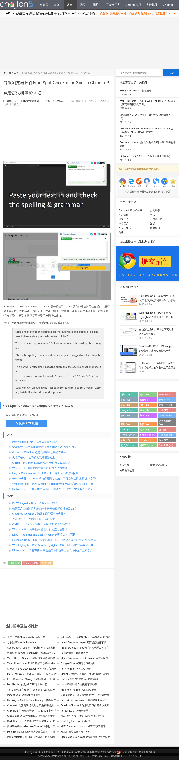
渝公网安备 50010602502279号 (137, 752)
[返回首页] (4, 72)
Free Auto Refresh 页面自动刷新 (78, 689)
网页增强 (155, 227)
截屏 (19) (163, 440)
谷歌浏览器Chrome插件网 (52, 756)
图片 (96, 4)
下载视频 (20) (166, 434)
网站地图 (116, 756)
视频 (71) (125, 394)
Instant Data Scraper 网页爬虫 (24, 695)
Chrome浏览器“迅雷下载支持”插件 (79, 679)
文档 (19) (125, 440)
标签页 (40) (164, 399)
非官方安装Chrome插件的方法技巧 (26, 637)
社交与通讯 (125, 227)
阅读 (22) (144, 429)
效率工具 (14, 72)
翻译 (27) (144, 410)
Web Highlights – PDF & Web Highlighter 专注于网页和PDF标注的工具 (52, 483)
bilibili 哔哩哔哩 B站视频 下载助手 (79, 684)
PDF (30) (144, 404)
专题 (106, 756)
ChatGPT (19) (166, 445)
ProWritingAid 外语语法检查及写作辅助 (34, 441)
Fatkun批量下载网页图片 (74, 653)
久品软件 (124, 465)
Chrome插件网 (16, 5)
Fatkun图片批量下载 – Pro (75, 731)
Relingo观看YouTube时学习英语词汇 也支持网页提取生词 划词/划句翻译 (54, 478)
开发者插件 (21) (129, 434)
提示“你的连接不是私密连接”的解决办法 (82, 715)
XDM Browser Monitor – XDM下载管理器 (83, 726)
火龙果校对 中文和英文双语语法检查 (33, 457)
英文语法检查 (30, 562)
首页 (45, 4)
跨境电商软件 (127, 470)
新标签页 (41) (146, 399)
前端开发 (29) (166, 404)
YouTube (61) (165, 394)
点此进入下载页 (26, 424)
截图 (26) (144, 415)
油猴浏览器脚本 (158, 465)
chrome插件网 (31, 100)
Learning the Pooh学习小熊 (76, 721)
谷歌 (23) (144, 424)
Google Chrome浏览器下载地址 (78, 663)
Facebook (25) (166, 415)
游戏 (152, 223)
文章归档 (97, 756)
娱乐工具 (123, 219)
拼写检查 (14, 562)
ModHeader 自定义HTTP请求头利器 (27, 684)
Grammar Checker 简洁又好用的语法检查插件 (39, 452)
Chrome (168, 4)
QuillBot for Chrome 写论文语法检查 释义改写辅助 (41, 462)
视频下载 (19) (146, 445)
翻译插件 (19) (127, 445)
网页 (82, 4)
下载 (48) (125, 399)
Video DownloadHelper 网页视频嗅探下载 (83, 642)
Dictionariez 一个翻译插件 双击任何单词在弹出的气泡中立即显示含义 (52, 489)
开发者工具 (113, 4)
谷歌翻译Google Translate (21, 642)
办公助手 (155, 210)
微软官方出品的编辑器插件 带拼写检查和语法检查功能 (44, 447)
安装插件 (151, 4)
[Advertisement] (89, 43)
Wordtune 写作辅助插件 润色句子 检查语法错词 (39, 468)
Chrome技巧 (133, 4)
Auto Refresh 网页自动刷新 (76, 668)
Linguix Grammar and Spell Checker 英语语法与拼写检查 (45, 473)
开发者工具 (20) (148, 434)
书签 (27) (163, 410)
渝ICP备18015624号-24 (64, 752)
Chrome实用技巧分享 (130, 210)
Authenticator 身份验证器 (74, 710)
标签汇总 (85, 756)
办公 (56, 4)
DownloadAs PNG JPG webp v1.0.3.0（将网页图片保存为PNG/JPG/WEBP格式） (146, 132)
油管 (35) (125, 404)
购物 (121, 232)
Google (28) (126, 410)
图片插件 (123, 214)
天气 (152, 214)
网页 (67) (144, 394)
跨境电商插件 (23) (166, 422)
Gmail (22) (126, 429)
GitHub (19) (145, 440)
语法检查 (46, 562)
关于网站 (73, 756)
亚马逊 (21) (164, 429)
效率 (69, 4)
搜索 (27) (125, 415)
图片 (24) (125, 424)
